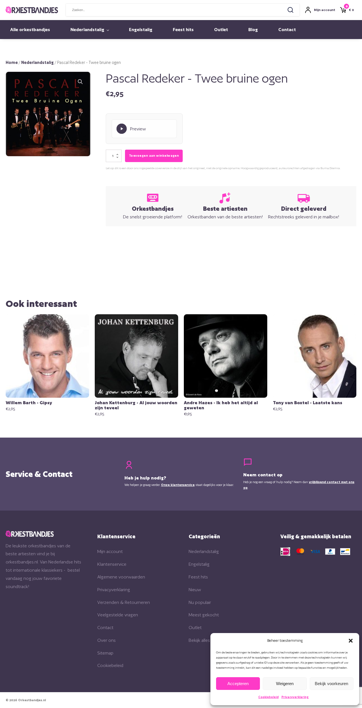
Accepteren (238, 683)
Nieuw (195, 589)
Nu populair (200, 602)
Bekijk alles (199, 640)
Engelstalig (140, 29)
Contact (287, 29)
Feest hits (183, 29)
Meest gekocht (204, 614)
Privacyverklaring (295, 697)
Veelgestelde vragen (117, 614)
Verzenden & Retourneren (123, 602)
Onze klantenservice (178, 485)
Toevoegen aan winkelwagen (154, 156)
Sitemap (105, 653)
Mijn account (110, 551)
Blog (253, 29)
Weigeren (285, 683)
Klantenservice (111, 564)
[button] (351, 641)
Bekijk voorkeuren (331, 683)
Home (12, 62)
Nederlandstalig (87, 29)
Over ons (106, 640)
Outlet (221, 29)
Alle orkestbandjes (30, 29)
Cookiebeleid (268, 697)
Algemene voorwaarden (121, 577)
